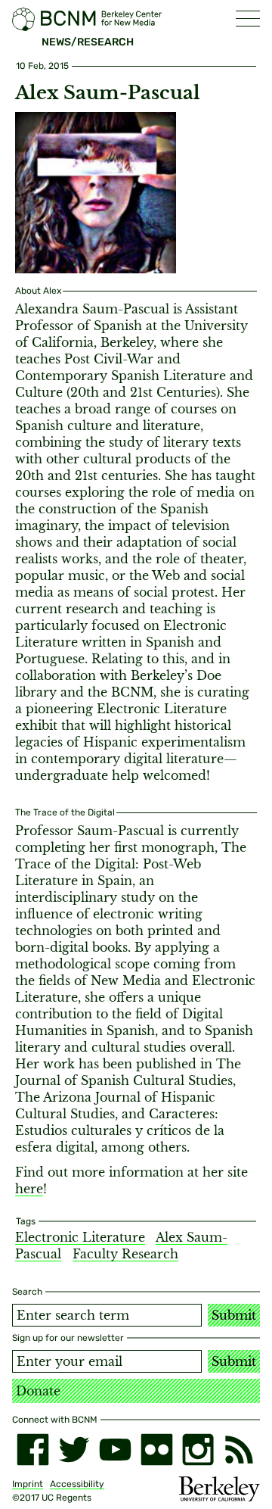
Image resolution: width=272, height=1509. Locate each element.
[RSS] (239, 1449)
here (29, 1188)
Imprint (27, 1484)
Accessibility (77, 1484)
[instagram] (198, 1449)
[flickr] (157, 1449)
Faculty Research (125, 1253)
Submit (234, 1315)
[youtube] (115, 1449)
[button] (248, 19)
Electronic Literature (80, 1237)
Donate (38, 1390)
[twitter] (74, 1449)
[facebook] (33, 1449)
